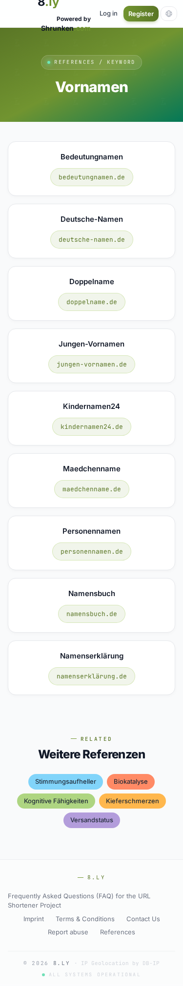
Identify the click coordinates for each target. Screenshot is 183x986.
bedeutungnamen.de (92, 177)
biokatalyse (131, 781)
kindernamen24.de (92, 427)
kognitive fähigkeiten (56, 801)
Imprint (33, 919)
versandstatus (91, 820)
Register (141, 14)
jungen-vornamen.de (92, 364)
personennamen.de (92, 551)
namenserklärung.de (92, 676)
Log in (109, 13)
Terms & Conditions (85, 919)
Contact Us (143, 919)
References (117, 932)
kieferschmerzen (132, 801)
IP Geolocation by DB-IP (120, 963)
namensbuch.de (91, 614)
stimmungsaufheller (65, 781)
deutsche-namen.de (92, 239)
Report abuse (68, 932)
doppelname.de (91, 302)
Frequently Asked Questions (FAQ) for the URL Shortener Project (79, 900)
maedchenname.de (91, 489)
